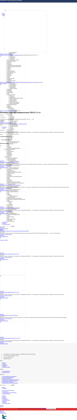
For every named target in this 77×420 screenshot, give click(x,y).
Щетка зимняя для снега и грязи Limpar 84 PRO (10, 162)
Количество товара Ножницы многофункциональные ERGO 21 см (15, 119)
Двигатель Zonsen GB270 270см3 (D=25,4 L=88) (10, 208)
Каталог (4, 363)
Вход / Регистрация (6, 403)
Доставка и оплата (6, 367)
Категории (4, 15)
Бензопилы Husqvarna (6, 378)
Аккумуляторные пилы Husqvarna (9, 376)
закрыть (1, 406)
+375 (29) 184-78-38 (4, 1)
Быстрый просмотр (4, 167)
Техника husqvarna (6, 371)
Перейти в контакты (51, 408)
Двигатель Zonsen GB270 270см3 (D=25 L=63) (9, 253)
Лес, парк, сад (6, 55)
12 (11, 136)
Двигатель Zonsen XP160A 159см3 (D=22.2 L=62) (10, 338)
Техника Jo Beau (5, 372)
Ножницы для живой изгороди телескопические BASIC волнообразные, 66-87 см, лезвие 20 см (19, 82)
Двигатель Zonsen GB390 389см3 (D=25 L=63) (9, 292)
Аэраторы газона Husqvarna (8, 377)
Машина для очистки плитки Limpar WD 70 (9, 315)
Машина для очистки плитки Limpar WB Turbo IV (10, 185)
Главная (1, 55)
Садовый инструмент (14, 55)
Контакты (4, 366)
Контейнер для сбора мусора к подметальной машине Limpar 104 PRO (14, 230)
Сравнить (4, 402)
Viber (3, 417)
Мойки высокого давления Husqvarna (10, 382)
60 (11, 139)
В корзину (2, 120)
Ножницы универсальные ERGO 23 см (8, 110)
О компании (4, 364)
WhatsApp (4, 416)
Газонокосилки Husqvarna (7, 381)
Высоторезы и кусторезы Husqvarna (9, 380)
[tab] (38, 127)
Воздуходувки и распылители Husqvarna (10, 379)
